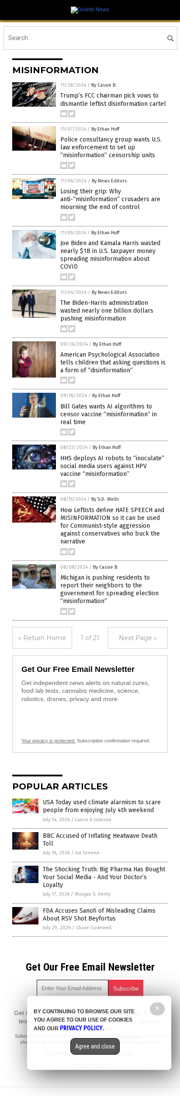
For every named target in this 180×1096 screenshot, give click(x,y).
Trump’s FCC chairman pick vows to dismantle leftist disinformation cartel (113, 99)
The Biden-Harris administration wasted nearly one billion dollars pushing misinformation (106, 310)
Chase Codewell (93, 928)
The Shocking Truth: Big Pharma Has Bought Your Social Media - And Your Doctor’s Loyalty (104, 877)
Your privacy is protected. (48, 740)
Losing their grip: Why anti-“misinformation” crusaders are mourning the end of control (110, 199)
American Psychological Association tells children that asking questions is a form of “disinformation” (113, 362)
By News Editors (109, 181)
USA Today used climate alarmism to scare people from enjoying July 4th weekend (102, 806)
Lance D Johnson (93, 820)
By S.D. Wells (105, 499)
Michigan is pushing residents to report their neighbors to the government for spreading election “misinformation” (109, 589)
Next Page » (138, 638)
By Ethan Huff (105, 129)
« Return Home (42, 638)
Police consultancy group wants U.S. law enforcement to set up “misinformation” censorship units (111, 147)
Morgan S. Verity (93, 894)
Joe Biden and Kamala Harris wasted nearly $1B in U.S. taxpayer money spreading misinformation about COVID (110, 255)
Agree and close (95, 1046)
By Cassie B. (104, 85)
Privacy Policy (81, 1028)
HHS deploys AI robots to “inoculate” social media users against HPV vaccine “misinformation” (112, 466)
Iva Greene (87, 853)
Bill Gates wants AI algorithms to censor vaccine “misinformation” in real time (108, 414)
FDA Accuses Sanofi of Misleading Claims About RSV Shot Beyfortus (99, 914)
